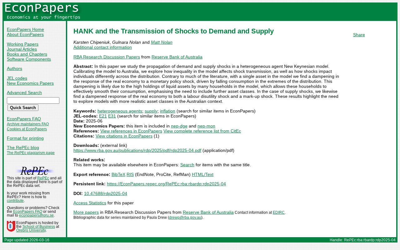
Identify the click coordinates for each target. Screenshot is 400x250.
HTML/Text (202, 174)
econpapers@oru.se (36, 215)
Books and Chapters (27, 54)
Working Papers (22, 44)
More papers (86, 212)
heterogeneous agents (120, 110)
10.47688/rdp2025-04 (105, 193)
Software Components (29, 59)
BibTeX (118, 174)
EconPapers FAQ (24, 118)
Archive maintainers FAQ (28, 124)
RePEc (43, 178)
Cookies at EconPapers (27, 129)
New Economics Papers (30, 83)
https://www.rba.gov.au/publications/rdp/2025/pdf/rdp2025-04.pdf (137, 150)
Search (187, 164)
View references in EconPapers (131, 130)
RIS (130, 174)
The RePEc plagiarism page (31, 153)
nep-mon (206, 125)
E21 (103, 115)
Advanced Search (24, 92)
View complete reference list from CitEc (202, 130)
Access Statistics (89, 202)
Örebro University (31, 230)
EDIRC (279, 212)
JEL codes (17, 78)
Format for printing (25, 138)
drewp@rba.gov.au (185, 217)
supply (151, 110)
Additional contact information (102, 47)
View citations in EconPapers (124, 135)
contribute (15, 200)
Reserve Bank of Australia (177, 56)
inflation (167, 110)
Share (359, 34)
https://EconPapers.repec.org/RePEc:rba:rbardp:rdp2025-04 (166, 183)
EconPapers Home (25, 29)
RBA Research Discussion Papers (106, 56)
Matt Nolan (161, 42)
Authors (14, 68)
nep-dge (179, 125)
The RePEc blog (23, 147)
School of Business (38, 226)
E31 (112, 115)
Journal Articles (22, 49)
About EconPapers (25, 34)
